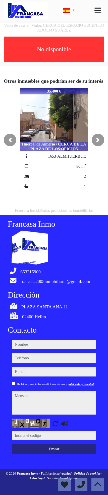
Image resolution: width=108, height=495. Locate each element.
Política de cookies (87, 473)
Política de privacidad (56, 473)
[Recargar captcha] (55, 424)
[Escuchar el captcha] (65, 424)
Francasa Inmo (28, 473)
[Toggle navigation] (97, 10)
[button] (10, 140)
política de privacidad (81, 384)
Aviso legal (37, 478)
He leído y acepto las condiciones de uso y (55, 384)
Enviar (54, 449)
